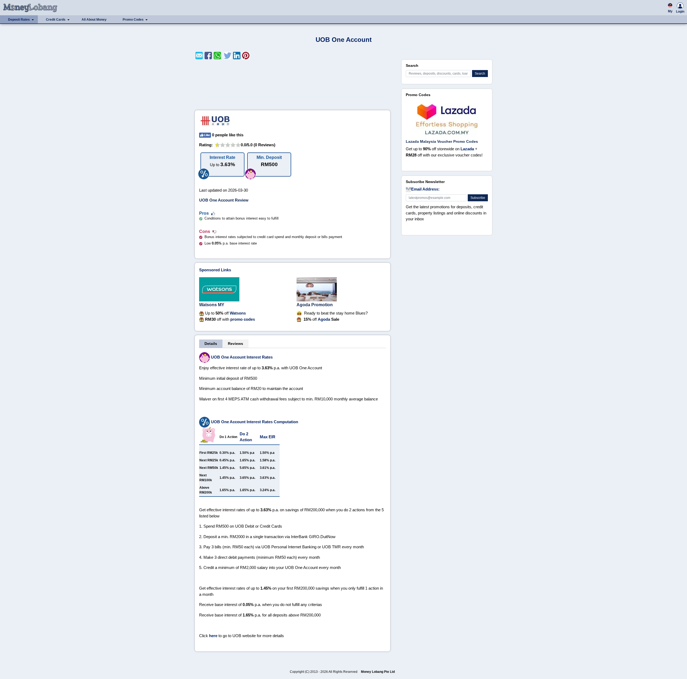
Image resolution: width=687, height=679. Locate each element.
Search (480, 73)
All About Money (94, 19)
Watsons (238, 313)
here (213, 635)
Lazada (467, 149)
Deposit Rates (19, 19)
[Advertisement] (292, 84)
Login (680, 11)
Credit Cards (55, 19)
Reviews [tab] (235, 343)
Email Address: (425, 189)
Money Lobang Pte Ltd (378, 672)
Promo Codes (133, 19)
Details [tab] (210, 343)
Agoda (324, 319)
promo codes (242, 319)
